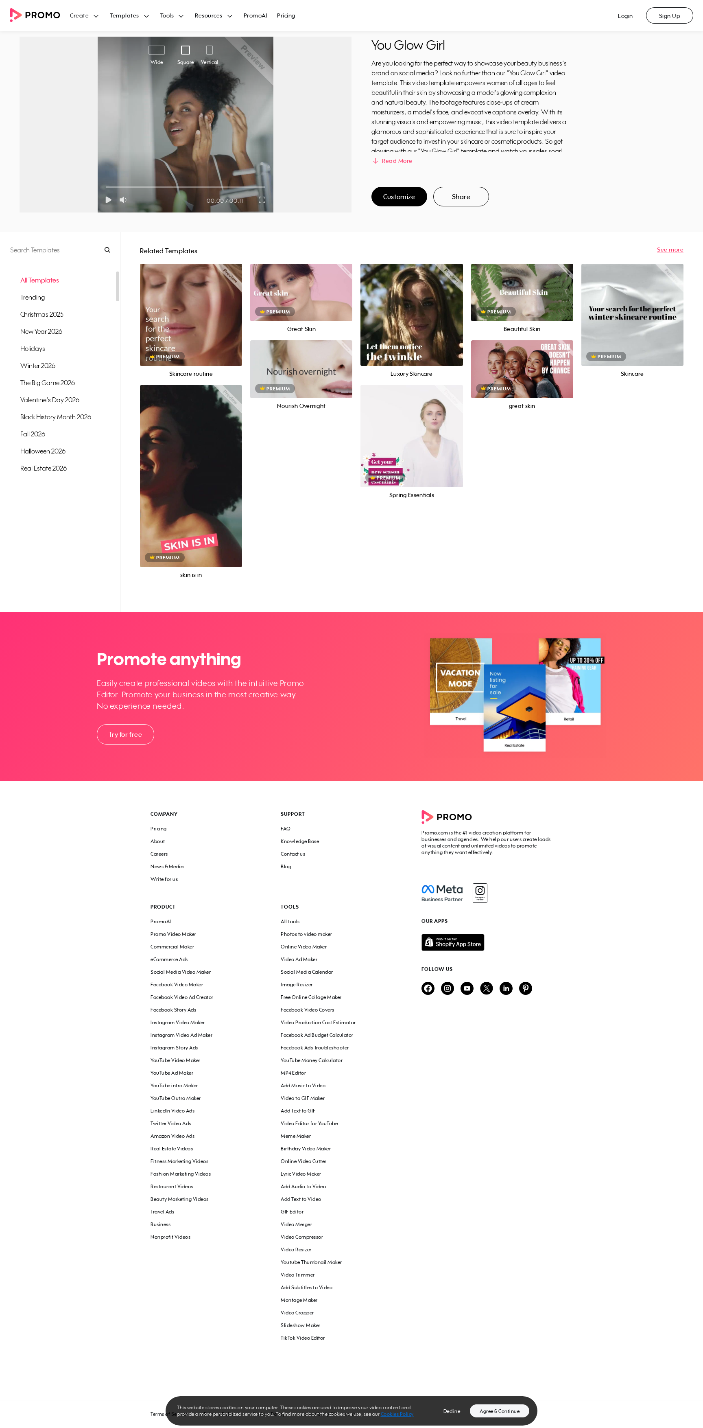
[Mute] (125, 200)
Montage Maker (299, 1300)
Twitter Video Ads (171, 1123)
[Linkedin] (506, 989)
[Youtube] (467, 989)
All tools (290, 921)
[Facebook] (442, 893)
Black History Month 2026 (55, 417)
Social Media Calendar (307, 972)
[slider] (106, 187)
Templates (124, 15)
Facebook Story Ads (173, 1010)
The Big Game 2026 (47, 383)
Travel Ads (162, 1212)
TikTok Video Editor (303, 1338)
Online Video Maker (304, 947)
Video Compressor (302, 1237)
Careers (159, 854)
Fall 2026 (32, 434)
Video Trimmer (298, 1275)
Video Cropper (297, 1313)
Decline (452, 1411)
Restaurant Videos (172, 1186)
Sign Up (670, 15)
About (158, 841)
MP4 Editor (293, 1073)
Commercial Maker (172, 947)
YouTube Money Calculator (312, 1060)
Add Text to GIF (298, 1111)
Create (79, 15)
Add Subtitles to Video (306, 1287)
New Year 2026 (41, 331)
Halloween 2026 (42, 451)
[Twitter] (486, 989)
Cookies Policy (397, 1414)
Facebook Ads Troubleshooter (315, 1048)
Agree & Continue (500, 1411)
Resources (209, 15)
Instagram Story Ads (174, 1048)
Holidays (32, 348)
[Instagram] (479, 893)
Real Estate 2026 (43, 468)
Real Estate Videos (172, 1148)
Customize (399, 197)
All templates (39, 280)
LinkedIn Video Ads (172, 1111)
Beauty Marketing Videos (180, 1199)
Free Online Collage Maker (311, 997)
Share (461, 197)
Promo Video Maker (173, 934)
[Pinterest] (525, 989)
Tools (167, 15)
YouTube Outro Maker (176, 1098)
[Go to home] (40, 15)
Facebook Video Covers (307, 1010)
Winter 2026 (37, 365)
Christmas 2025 (41, 314)
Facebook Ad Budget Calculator (317, 1035)
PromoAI (256, 15)
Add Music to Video (303, 1085)
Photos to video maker (306, 934)
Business (160, 1224)
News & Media (167, 866)
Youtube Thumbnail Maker (311, 1262)
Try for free (125, 734)
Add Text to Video (301, 1199)
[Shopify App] (486, 942)
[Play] (108, 200)
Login (625, 15)
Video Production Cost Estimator (318, 1022)
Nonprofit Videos (170, 1237)
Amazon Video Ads (172, 1136)
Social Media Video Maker (181, 972)
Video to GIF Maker (303, 1098)
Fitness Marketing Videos (179, 1161)
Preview (191, 305)
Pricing (286, 15)
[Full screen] (262, 200)
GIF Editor (292, 1212)
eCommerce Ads (169, 959)
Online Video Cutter (304, 1161)
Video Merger (296, 1224)
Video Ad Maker (299, 959)
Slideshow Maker (301, 1325)
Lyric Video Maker (301, 1174)
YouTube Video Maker (176, 1060)
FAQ (286, 829)
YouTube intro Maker (174, 1085)
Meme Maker (296, 1136)
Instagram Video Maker (178, 1022)
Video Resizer (296, 1249)
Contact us (293, 854)
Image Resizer (297, 984)
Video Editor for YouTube (309, 1123)
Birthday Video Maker (306, 1148)
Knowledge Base (300, 841)
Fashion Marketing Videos (181, 1174)
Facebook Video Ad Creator (182, 997)
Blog (286, 866)
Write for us (164, 879)
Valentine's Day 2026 (49, 400)
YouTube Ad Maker (172, 1073)
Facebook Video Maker (177, 984)
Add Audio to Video (303, 1186)
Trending (32, 297)
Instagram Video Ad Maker (181, 1035)
